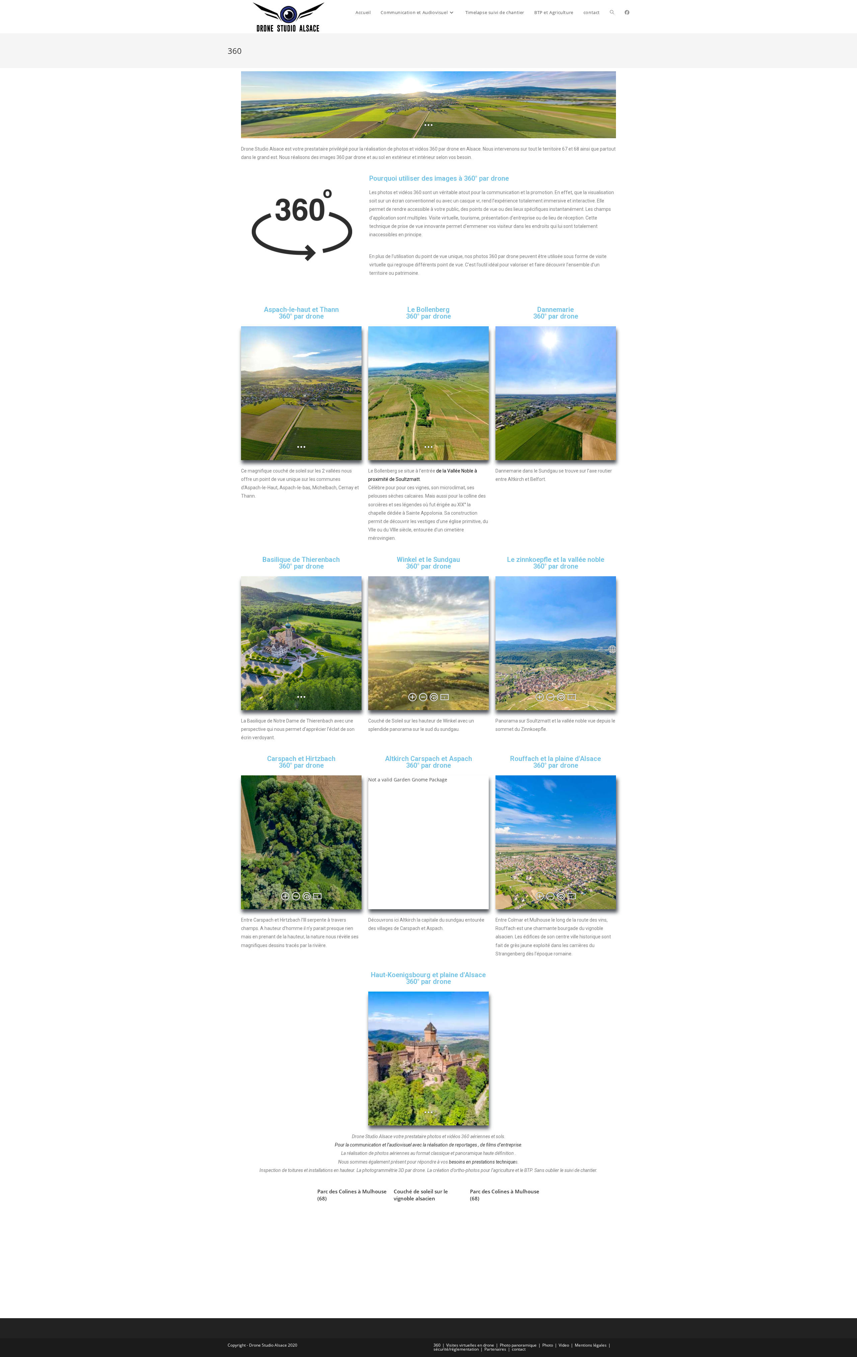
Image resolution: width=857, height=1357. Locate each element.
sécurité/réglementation (456, 1349)
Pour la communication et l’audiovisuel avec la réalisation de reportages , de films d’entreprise (428, 1145)
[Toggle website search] (612, 12)
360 (437, 1345)
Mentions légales (591, 1345)
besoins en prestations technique (482, 1162)
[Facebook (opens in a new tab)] (627, 12)
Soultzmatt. (408, 479)
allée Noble (461, 471)
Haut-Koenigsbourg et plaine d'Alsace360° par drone (428, 978)
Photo (547, 1345)
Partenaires (495, 1349)
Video (564, 1345)
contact (519, 1349)
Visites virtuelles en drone (470, 1345)
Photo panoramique (518, 1345)
